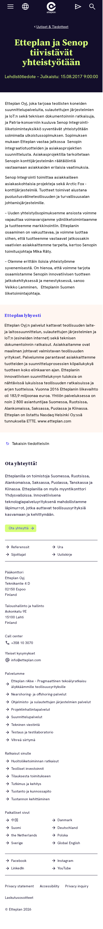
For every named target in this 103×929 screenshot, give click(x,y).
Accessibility (49, 886)
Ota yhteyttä (19, 528)
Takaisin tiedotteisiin (30, 443)
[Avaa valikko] (10, 6)
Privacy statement (19, 886)
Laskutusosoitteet (19, 897)
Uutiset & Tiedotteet (52, 26)
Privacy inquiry (76, 886)
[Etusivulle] (51, 7)
